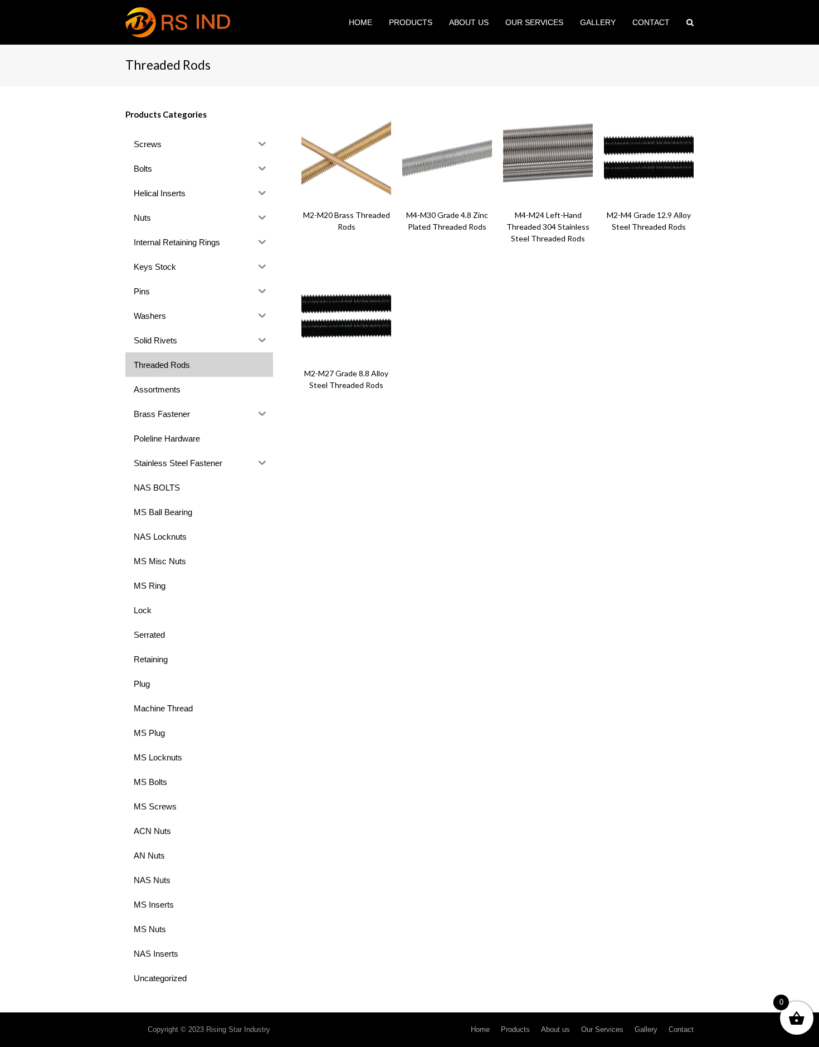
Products (515, 1029)
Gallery (646, 1029)
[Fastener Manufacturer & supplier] (179, 21)
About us (555, 1029)
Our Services (602, 1029)
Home (480, 1029)
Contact (681, 1029)
